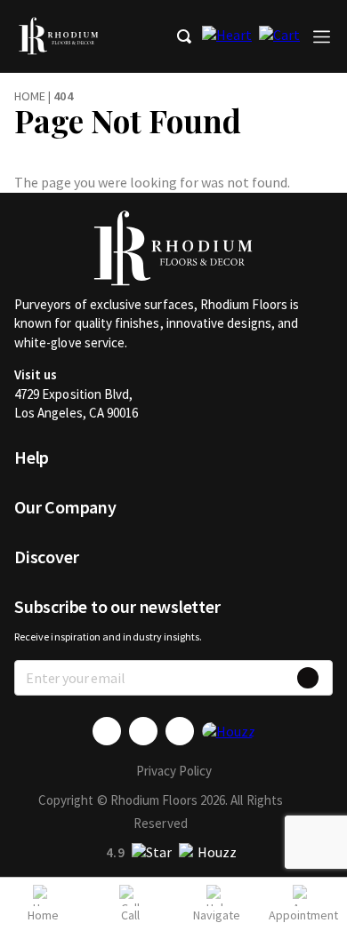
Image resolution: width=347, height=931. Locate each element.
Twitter (143, 731)
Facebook (107, 731)
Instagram (179, 731)
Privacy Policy (174, 770)
